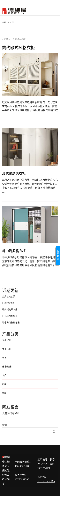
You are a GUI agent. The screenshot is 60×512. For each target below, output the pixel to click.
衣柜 (4, 393)
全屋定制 (6, 340)
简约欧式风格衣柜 (18, 48)
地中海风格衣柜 (14, 251)
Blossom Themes (33, 505)
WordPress (48, 505)
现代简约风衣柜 (14, 173)
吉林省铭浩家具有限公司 (29, 501)
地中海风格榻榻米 (11, 322)
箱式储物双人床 (9, 309)
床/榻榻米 (7, 366)
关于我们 (6, 349)
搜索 (4, 425)
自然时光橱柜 (8, 303)
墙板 (4, 358)
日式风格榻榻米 (9, 316)
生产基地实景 (8, 296)
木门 (4, 375)
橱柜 (4, 384)
